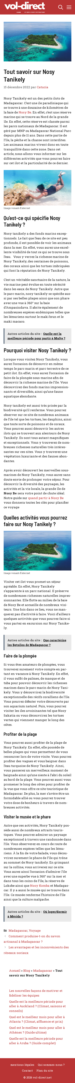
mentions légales (22, 1065)
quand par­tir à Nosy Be (46, 498)
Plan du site (44, 1070)
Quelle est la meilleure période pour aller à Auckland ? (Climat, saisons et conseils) (37, 1006)
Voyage (35, 930)
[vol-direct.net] (25, 7)
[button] (60, 7)
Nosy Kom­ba (40, 885)
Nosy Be (25, 112)
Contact (27, 1070)
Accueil (14, 970)
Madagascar (18, 930)
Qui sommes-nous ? (51, 1065)
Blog (26, 970)
